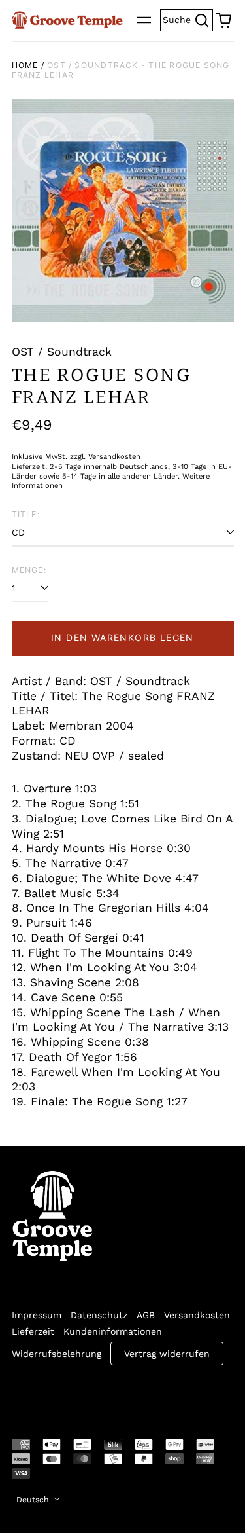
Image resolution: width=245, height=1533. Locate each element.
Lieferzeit (33, 1331)
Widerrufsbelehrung (56, 1353)
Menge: (29, 570)
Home (25, 65)
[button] (223, 20)
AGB (146, 1315)
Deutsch (34, 1499)
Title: (26, 514)
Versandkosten (197, 1315)
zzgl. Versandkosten (105, 457)
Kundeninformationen (112, 1331)
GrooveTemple (71, 1392)
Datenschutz (99, 1315)
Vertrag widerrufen (167, 1353)
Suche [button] (188, 18)
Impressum (36, 1315)
